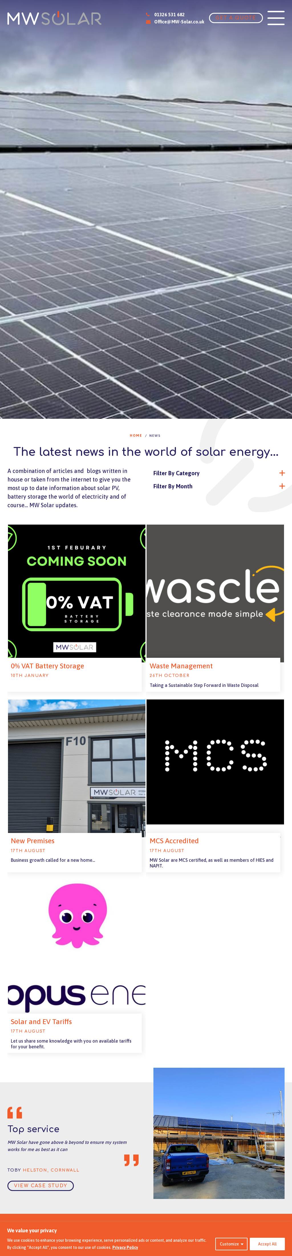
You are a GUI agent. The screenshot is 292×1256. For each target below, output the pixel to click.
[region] (146, 1239)
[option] (146, 209)
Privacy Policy (125, 1247)
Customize (229, 1244)
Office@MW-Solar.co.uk (179, 21)
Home (136, 436)
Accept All (267, 1244)
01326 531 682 (169, 14)
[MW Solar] (54, 18)
